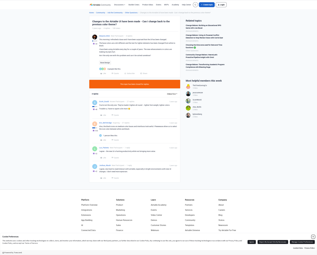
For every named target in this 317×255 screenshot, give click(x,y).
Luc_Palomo (104, 147)
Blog (220, 215)
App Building (86, 220)
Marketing (120, 210)
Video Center (156, 215)
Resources (189, 199)
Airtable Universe (192, 230)
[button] (207, 4)
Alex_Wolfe (197, 107)
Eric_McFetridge (105, 123)
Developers (190, 215)
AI (82, 225)
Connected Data (88, 230)
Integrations (86, 210)
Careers (221, 210)
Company (222, 199)
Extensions (86, 215)
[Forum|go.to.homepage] (100, 4)
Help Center (186, 4)
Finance (119, 230)
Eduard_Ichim (104, 36)
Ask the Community (115, 12)
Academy (175, 4)
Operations (121, 215)
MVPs (166, 4)
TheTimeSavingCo (200, 85)
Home (91, 12)
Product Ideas (147, 4)
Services (188, 210)
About (221, 205)
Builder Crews (134, 4)
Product (119, 205)
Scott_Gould (104, 101)
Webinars (155, 230)
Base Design (105, 62)
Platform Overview (89, 205)
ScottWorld (197, 100)
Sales (118, 225)
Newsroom (223, 225)
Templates (189, 225)
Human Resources (124, 220)
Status (221, 220)
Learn (153, 199)
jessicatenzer (198, 92)
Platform (85, 199)
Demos (154, 220)
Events (158, 4)
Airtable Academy (158, 205)
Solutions (120, 199)
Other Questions (131, 12)
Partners (188, 205)
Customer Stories (158, 225)
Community (100, 12)
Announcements (192, 31)
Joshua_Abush (105, 165)
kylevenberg (197, 114)
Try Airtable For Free (227, 230)
